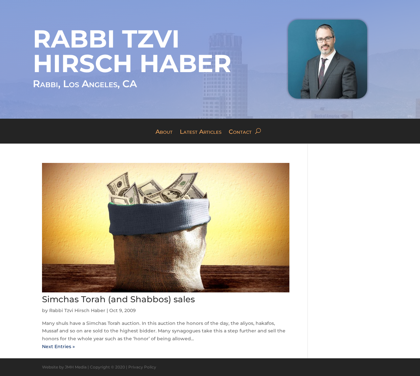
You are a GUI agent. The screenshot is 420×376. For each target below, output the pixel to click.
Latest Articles (200, 132)
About (164, 132)
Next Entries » (58, 346)
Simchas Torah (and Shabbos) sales (118, 299)
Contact (240, 132)
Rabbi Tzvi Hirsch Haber (77, 310)
